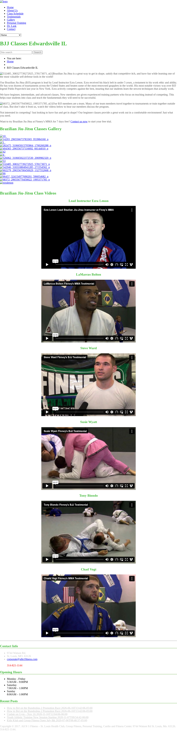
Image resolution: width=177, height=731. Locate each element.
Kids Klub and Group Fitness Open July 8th (31, 720)
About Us (12, 10)
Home (10, 7)
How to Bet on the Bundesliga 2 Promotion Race (34, 708)
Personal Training (16, 22)
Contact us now (79, 121)
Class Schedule (15, 13)
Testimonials (14, 16)
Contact (11, 29)
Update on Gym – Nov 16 (21, 714)
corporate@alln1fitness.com (22, 659)
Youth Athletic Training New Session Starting (32, 717)
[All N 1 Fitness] (4, 1)
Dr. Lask (11, 25)
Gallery (11, 19)
